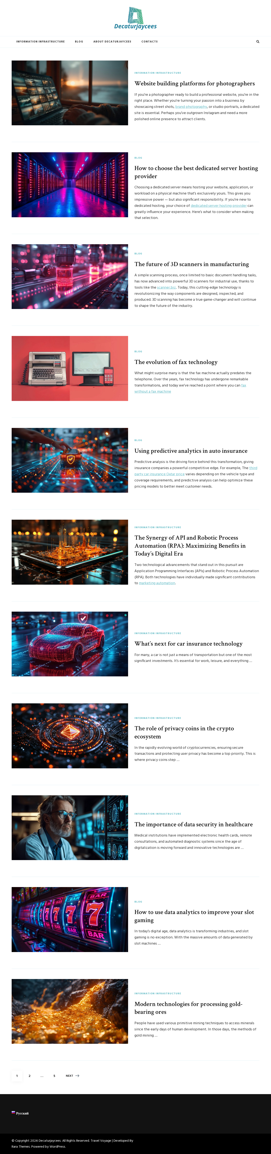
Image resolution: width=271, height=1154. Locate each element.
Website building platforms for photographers (194, 83)
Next (69, 1076)
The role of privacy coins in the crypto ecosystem (184, 732)
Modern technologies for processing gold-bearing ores (188, 1008)
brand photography (191, 107)
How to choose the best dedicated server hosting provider (196, 172)
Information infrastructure (40, 42)
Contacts (149, 42)
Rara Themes (21, 1147)
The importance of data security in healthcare (193, 824)
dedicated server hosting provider (219, 206)
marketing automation (157, 583)
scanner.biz (166, 288)
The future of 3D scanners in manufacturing (191, 264)
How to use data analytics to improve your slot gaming (194, 916)
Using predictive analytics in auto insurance (190, 451)
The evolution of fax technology (176, 362)
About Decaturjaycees (112, 42)
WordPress (57, 1147)
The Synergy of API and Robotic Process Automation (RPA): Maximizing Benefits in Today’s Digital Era (190, 545)
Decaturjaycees (50, 1141)
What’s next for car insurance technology (188, 643)
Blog (79, 42)
